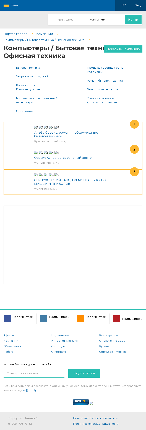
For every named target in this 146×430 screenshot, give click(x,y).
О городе (58, 346)
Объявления (12, 346)
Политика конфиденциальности (96, 423)
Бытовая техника (28, 67)
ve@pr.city (29, 390)
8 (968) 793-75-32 (20, 423)
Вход (138, 5)
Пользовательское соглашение (95, 418)
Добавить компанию (123, 49)
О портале (58, 351)
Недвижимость (62, 335)
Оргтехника (24, 111)
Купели (104, 346)
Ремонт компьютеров (102, 89)
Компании (11, 340)
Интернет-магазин (64, 340)
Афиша (9, 335)
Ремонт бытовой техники (105, 80)
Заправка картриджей (32, 76)
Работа (9, 351)
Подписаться (84, 373)
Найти (133, 19)
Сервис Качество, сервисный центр (63, 157)
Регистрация (108, 335)
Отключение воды (112, 340)
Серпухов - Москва (113, 351)
